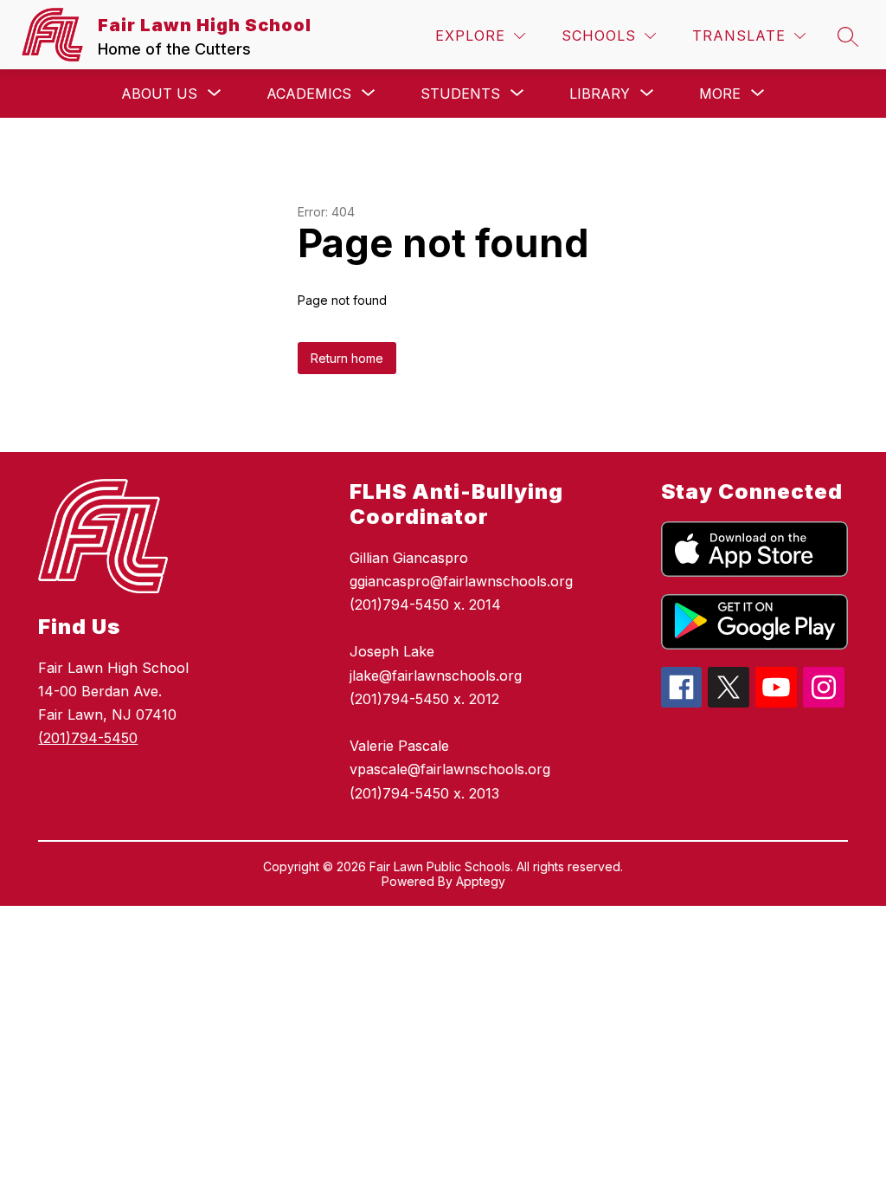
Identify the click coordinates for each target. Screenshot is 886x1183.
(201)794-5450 (88, 738)
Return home (347, 358)
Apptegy (480, 881)
